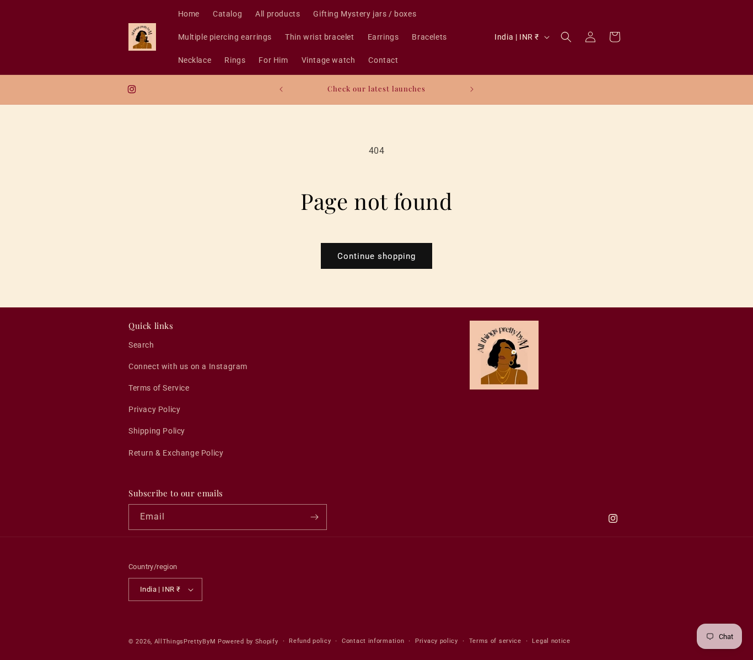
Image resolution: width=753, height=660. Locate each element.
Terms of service (495, 641)
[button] (566, 37)
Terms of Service (159, 387)
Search (141, 344)
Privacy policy (436, 641)
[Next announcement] (472, 89)
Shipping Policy (156, 430)
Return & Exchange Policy (175, 452)
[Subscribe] (314, 517)
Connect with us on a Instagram (188, 366)
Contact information (373, 641)
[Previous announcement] (281, 89)
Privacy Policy (154, 409)
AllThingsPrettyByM (185, 641)
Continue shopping (376, 256)
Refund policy (310, 641)
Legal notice (551, 641)
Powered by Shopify (248, 641)
